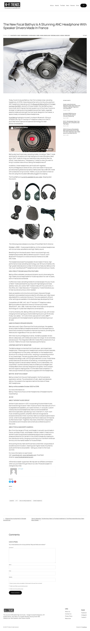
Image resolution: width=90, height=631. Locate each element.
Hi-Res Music (32, 35)
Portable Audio (55, 35)
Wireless (67, 35)
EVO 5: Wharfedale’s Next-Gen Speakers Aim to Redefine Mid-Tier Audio (71, 123)
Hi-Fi (17, 500)
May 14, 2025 (66, 135)
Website (10, 577)
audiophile (12, 500)
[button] (45, 65)
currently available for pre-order (31, 177)
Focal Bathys (13, 118)
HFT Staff (85, 35)
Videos (62, 35)
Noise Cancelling (45, 35)
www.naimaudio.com (29, 455)
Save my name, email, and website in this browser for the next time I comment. (26, 583)
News (38, 35)
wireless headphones (37, 500)
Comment (11, 547)
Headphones (24, 35)
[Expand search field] (83, 5)
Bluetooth (14, 35)
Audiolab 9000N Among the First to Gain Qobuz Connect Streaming (69, 115)
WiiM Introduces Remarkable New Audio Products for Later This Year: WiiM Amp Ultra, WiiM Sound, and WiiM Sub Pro (71, 131)
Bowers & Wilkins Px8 (40, 104)
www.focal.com (17, 455)
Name (10, 564)
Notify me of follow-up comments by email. (19, 586)
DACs (18, 35)
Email (10, 570)
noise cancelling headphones (25, 500)
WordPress (84, 627)
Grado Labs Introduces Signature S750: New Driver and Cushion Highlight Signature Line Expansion (71, 106)
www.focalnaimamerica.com (24, 457)
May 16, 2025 (66, 126)
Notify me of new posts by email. (16, 589)
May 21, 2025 (65, 118)
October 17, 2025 (66, 110)
